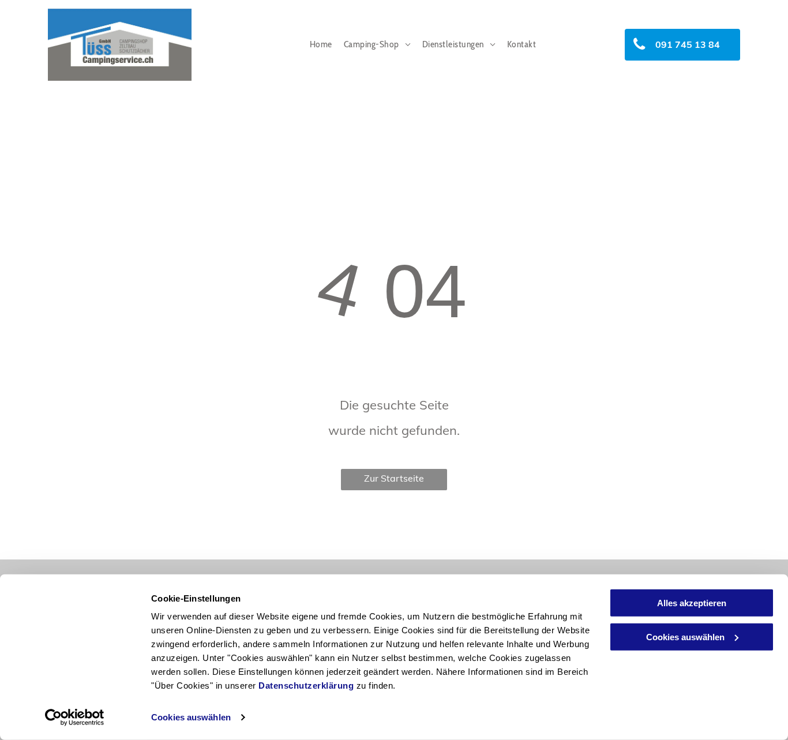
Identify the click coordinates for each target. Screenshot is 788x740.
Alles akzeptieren (691, 603)
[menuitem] (321, 44)
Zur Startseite (394, 478)
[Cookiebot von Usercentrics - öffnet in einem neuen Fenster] (74, 717)
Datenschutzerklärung (306, 685)
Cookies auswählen (191, 717)
